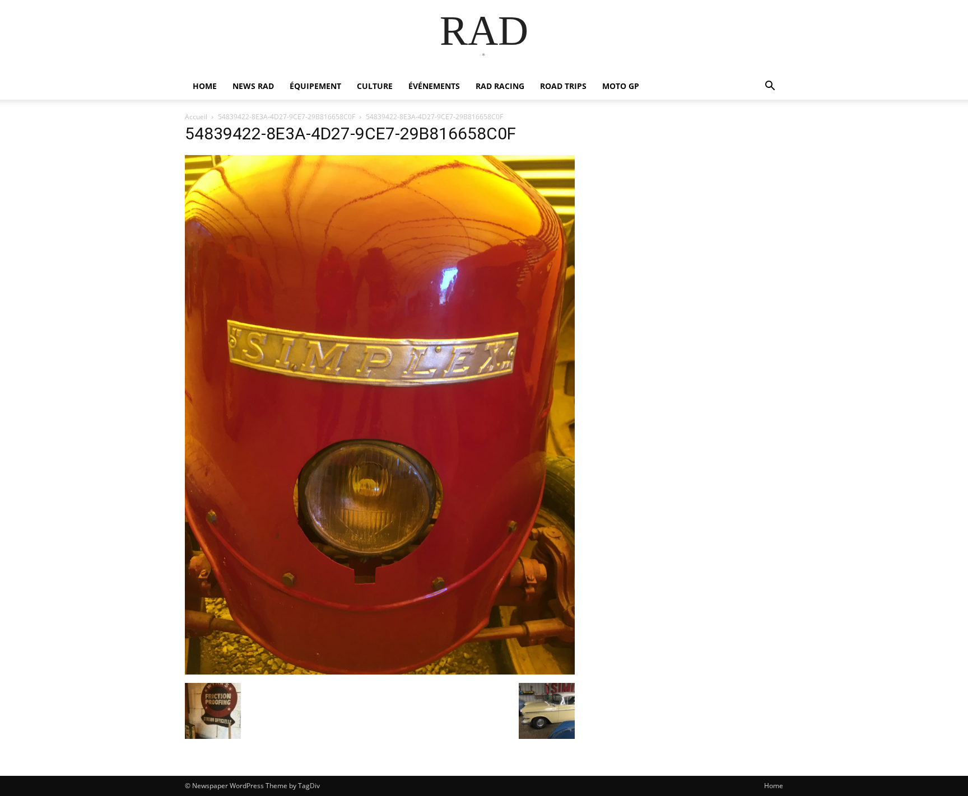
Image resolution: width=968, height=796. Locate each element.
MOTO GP (620, 86)
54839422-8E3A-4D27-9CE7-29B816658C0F (286, 116)
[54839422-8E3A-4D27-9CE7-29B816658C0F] (380, 671)
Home (773, 785)
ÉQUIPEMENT (315, 86)
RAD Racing (500, 86)
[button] (769, 87)
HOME (205, 86)
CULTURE (375, 86)
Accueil (196, 116)
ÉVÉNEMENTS (434, 86)
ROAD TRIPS (563, 86)
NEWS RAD (253, 86)
